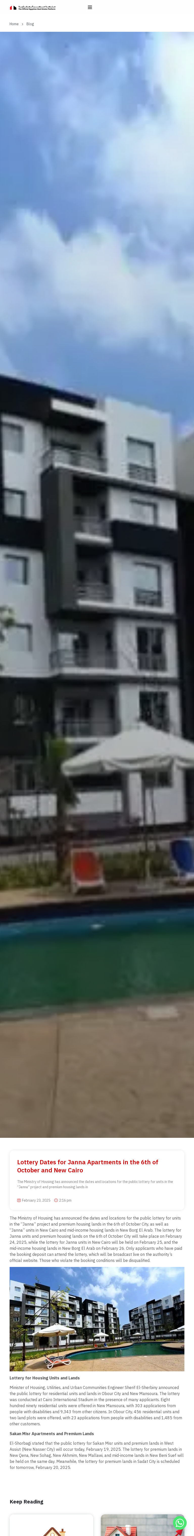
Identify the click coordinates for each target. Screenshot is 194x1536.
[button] (90, 7)
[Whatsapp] (180, 1523)
